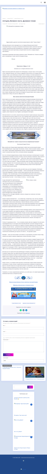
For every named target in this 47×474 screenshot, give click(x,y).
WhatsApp (21, 310)
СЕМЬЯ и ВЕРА (9, 2)
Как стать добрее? (18, 431)
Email (4, 331)
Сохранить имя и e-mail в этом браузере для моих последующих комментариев (20, 337)
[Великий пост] (23, 289)
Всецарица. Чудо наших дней (20, 415)
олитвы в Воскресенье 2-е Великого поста (23, 285)
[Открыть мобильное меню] (44, 2)
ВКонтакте (23, 310)
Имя (4, 325)
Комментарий (6, 339)
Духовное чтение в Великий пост (29, 303)
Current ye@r (6, 357)
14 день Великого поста (16, 303)
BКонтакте (23, 460)
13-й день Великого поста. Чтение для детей (34, 378)
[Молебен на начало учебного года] (23, 12)
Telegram (26, 310)
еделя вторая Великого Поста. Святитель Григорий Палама (23, 282)
